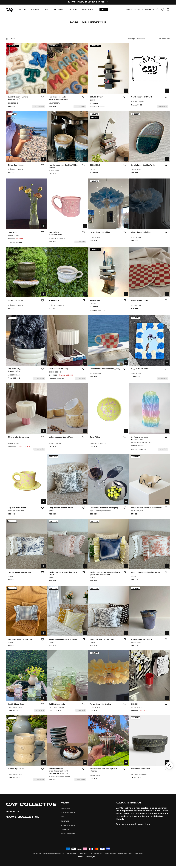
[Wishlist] (162, 9)
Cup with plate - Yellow (17, 508)
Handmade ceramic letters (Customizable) (58, 98)
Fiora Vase (12, 232)
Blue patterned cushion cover (20, 572)
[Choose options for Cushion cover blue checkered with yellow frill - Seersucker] (126, 566)
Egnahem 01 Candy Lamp (18, 437)
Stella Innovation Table (140, 769)
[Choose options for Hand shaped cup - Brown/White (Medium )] (126, 762)
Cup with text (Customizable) (55, 233)
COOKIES (65, 830)
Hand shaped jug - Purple (141, 639)
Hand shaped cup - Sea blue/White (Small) (63, 166)
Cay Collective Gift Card (141, 97)
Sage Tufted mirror (139, 369)
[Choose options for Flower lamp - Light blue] (126, 226)
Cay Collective (44, 853)
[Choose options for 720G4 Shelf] (126, 294)
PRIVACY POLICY (68, 825)
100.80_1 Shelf (96, 97)
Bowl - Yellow (95, 437)
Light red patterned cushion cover (145, 572)
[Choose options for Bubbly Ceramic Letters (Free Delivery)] (43, 91)
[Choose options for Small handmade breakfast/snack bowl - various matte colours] (84, 762)
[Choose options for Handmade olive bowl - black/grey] (126, 501)
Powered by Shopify (56, 853)
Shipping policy (110, 853)
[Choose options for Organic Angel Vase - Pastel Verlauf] (167, 431)
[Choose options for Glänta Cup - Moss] (43, 294)
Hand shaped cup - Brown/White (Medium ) (103, 770)
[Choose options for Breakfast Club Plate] (167, 294)
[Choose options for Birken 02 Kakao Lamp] (84, 362)
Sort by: (131, 38)
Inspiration (88, 9)
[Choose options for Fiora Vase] (43, 226)
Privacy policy (83, 853)
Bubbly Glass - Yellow (57, 704)
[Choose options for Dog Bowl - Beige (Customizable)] (43, 362)
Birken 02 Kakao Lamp (58, 369)
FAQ (62, 817)
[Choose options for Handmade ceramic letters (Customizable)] (84, 91)
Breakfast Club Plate (140, 301)
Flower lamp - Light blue (100, 232)
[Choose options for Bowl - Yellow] (126, 431)
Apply (103, 9)
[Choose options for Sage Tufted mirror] (167, 362)
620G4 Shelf (95, 165)
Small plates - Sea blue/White (143, 165)
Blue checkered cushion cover (20, 639)
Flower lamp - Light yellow (100, 704)
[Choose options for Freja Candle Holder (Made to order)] (167, 501)
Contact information (125, 853)
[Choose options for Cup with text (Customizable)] (84, 226)
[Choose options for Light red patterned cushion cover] (167, 566)
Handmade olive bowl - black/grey (104, 508)
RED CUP (135, 704)
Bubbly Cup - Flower (16, 769)
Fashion (73, 9)
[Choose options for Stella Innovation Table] (167, 762)
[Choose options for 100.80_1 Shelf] (126, 91)
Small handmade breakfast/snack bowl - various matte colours (58, 771)
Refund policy (71, 853)
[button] (157, 9)
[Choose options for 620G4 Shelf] (126, 159)
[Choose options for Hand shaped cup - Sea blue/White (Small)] (84, 159)
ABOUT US (65, 809)
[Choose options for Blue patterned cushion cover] (43, 566)
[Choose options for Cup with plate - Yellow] (43, 501)
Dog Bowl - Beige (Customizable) (14, 370)
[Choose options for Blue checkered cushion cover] (43, 633)
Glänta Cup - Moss (15, 301)
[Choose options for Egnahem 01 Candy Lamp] (43, 431)
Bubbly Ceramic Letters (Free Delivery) (18, 98)
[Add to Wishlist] (42, 96)
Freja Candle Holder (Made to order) (146, 508)
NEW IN (22, 9)
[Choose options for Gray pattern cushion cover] (84, 501)
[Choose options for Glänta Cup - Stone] (43, 159)
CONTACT (65, 821)
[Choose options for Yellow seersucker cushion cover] (84, 633)
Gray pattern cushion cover (61, 508)
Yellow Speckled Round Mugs (61, 437)
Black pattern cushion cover (102, 639)
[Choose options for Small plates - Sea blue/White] (167, 159)
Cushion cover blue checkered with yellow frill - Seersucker (105, 574)
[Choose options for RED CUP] (167, 698)
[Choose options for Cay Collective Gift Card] (167, 91)
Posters (35, 9)
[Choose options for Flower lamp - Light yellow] (126, 698)
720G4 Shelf (95, 301)
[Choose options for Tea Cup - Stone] (84, 294)
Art (47, 9)
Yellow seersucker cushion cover (63, 639)
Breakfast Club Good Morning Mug (105, 369)
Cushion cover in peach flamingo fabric (63, 574)
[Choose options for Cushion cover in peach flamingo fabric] (84, 566)
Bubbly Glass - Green (16, 704)
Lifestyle (58, 9)
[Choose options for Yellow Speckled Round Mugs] (84, 431)
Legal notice (139, 853)
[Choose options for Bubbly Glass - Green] (43, 698)
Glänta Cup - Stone (15, 165)
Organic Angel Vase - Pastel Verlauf (140, 438)
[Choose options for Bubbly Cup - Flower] (43, 762)
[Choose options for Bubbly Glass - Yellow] (84, 698)
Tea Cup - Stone (55, 301)
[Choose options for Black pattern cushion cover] (126, 633)
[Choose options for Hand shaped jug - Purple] (167, 633)
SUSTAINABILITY (68, 813)
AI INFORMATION (68, 834)
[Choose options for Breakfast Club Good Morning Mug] (126, 362)
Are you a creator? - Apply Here (133, 824)
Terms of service (96, 853)
